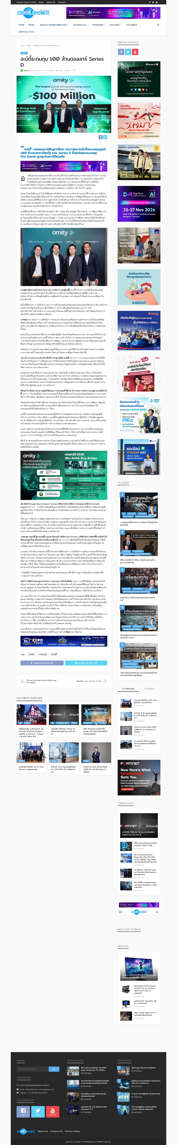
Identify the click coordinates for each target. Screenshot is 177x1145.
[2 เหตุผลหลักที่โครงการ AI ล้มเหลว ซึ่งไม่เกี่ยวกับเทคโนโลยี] (139, 505)
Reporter (27, 70)
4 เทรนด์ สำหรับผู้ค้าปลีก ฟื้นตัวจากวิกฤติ (146, 1094)
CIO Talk (142, 513)
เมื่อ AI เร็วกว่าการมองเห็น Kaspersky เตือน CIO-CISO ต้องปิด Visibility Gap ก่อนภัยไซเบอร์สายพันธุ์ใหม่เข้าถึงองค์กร (145, 858)
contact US (56, 1131)
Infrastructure (130, 664)
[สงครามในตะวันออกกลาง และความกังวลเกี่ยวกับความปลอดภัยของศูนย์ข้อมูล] (139, 656)
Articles (131, 513)
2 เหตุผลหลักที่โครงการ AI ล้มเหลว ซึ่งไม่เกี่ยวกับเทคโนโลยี (139, 523)
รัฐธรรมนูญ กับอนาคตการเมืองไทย (143, 1068)
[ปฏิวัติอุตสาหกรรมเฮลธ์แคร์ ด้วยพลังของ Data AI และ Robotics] (124, 1084)
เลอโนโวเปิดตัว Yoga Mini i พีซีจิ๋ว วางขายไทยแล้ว (145, 1002)
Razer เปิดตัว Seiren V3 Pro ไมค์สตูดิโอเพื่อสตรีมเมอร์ (145, 1013)
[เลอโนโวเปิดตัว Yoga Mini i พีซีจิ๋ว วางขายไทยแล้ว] (126, 1004)
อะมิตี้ (73, 70)
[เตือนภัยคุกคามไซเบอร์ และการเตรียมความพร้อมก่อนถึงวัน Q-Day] (139, 618)
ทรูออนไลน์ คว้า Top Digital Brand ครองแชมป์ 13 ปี (94, 1108)
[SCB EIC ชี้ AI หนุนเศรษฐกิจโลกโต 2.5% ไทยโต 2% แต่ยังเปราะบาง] (64, 752)
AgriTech (88, 723)
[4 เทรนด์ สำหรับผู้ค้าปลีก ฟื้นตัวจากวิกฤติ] (124, 1097)
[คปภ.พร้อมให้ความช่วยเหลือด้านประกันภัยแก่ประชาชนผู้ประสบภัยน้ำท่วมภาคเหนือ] (73, 1084)
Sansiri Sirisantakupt (144, 516)
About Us (51, 2)
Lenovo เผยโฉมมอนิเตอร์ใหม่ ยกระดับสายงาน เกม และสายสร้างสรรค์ (138, 976)
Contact (61, 2)
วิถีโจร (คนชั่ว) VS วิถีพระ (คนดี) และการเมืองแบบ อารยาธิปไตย (137, 561)
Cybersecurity (62, 723)
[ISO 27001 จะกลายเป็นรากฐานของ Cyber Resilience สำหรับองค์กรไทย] (126, 885)
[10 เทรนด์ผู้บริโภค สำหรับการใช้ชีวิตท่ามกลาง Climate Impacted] (124, 1110)
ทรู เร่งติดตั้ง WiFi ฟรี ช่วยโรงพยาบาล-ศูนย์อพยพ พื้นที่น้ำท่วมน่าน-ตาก (145, 743)
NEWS (31, 25)
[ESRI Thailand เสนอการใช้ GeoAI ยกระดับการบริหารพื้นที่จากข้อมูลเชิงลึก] (96, 714)
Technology (79, 25)
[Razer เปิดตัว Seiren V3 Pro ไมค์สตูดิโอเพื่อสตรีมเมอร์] (126, 1016)
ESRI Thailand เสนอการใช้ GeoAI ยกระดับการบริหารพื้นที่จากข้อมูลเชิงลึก (95, 731)
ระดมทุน (67, 70)
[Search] (158, 24)
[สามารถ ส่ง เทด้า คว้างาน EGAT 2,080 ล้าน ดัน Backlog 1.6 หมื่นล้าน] (96, 752)
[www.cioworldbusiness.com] (26, 1131)
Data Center (151, 661)
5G (20, 723)
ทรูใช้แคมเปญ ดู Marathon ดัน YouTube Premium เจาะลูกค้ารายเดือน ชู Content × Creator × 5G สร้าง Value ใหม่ (31, 733)
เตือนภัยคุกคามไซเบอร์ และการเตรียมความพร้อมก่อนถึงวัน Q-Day (138, 636)
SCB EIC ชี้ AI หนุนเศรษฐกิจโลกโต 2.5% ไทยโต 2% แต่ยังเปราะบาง (63, 769)
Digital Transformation (53, 25)
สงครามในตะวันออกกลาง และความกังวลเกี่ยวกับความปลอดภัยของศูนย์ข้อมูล (138, 674)
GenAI (60, 70)
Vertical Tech (26, 32)
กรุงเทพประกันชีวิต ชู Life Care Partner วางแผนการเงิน (31, 768)
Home (41, 2)
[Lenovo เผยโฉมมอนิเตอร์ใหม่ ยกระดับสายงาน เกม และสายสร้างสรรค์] (139, 968)
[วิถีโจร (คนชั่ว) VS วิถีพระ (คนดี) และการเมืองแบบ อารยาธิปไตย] (139, 543)
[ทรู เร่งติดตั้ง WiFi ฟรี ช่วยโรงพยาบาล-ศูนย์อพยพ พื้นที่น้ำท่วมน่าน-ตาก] (126, 744)
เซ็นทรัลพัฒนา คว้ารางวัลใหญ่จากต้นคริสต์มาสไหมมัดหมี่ (93, 1095)
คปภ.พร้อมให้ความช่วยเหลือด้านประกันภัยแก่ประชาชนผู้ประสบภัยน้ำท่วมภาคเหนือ (95, 1082)
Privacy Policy (72, 1131)
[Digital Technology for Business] (33, 13)
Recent (151, 689)
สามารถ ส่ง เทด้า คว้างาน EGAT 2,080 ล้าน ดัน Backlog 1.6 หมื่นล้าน (95, 769)
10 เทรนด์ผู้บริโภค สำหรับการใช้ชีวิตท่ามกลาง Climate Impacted (144, 1108)
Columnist (131, 25)
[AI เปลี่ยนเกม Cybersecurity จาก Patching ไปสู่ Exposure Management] (126, 873)
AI (52, 723)
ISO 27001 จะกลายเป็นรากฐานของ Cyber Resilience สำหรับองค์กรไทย (145, 884)
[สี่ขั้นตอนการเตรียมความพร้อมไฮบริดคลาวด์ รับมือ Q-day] (126, 846)
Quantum (150, 626)
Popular (129, 689)
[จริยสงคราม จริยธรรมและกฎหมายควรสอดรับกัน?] (139, 581)
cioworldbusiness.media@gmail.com (39, 1089)
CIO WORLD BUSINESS (38, 1093)
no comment (50, 70)
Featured (114, 25)
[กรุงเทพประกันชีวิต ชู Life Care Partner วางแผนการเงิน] (31, 752)
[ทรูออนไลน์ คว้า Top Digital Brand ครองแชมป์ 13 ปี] (73, 1110)
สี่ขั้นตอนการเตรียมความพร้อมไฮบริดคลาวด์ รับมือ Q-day (145, 844)
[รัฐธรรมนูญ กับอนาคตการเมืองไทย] (124, 1071)
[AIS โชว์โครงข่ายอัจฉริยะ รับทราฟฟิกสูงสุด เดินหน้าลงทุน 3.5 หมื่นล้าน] (73, 1071)
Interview (98, 25)
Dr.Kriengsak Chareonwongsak (136, 554)
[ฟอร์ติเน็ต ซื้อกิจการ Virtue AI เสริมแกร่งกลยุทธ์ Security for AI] (64, 714)
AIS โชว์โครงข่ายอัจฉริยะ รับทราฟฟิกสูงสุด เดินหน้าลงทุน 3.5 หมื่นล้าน (93, 1069)
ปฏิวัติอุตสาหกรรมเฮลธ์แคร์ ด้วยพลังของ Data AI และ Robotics (146, 1082)
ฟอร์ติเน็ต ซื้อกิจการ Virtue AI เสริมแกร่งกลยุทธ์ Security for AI (63, 731)
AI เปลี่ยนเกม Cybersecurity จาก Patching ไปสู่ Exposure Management (145, 872)
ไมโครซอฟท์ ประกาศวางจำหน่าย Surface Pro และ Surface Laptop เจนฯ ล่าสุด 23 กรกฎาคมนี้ (145, 989)
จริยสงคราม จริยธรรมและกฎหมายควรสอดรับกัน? (137, 598)
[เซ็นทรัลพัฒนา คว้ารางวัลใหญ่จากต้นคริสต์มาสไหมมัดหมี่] (73, 1097)
